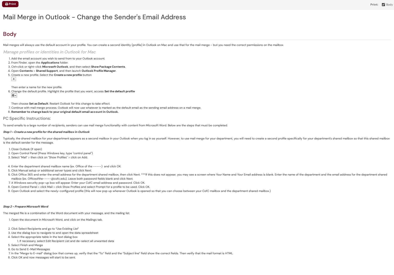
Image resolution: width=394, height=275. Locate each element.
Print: (374, 4)
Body (389, 4)
